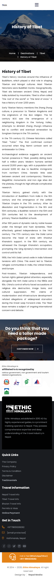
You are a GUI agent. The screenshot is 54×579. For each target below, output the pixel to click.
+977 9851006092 (28, 559)
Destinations (27, 53)
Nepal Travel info (10, 494)
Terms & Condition (11, 471)
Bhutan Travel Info (11, 503)
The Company (9, 461)
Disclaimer (7, 475)
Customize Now (25, 349)
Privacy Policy (9, 466)
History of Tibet (28, 57)
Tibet (42, 53)
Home (12, 53)
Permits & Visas (10, 508)
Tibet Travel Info (10, 499)
